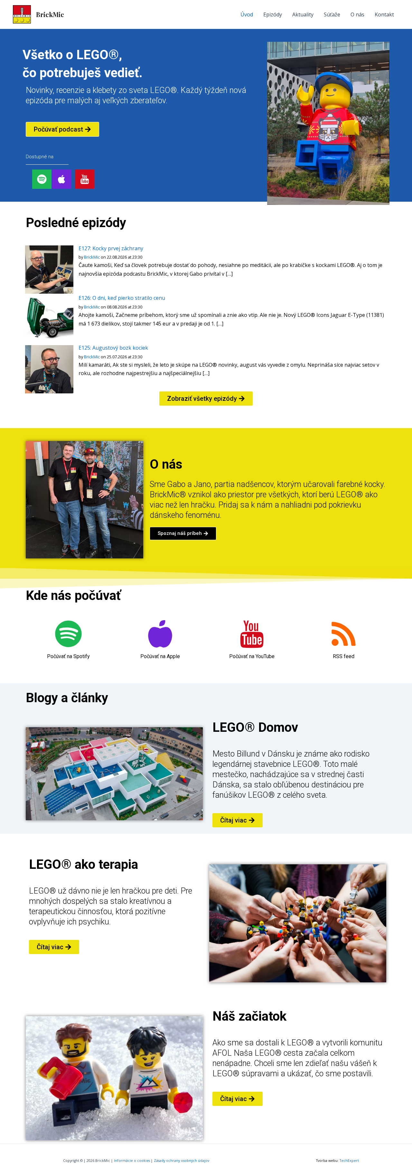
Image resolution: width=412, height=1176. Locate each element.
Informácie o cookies (132, 1160)
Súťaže (332, 14)
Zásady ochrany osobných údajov (181, 1160)
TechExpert (349, 1160)
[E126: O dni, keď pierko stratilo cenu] (49, 319)
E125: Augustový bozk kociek (113, 347)
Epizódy (272, 14)
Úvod (246, 14)
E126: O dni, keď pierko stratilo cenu (122, 297)
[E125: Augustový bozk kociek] (49, 368)
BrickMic (50, 14)
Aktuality (303, 14)
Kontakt (384, 14)
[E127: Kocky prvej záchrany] (49, 269)
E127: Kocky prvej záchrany (111, 248)
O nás (357, 14)
